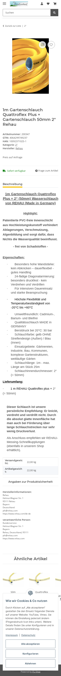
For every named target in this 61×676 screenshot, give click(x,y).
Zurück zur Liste (13, 25)
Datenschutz (28, 635)
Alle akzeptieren (30, 643)
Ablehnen (30, 663)
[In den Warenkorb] (5, 36)
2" (16, 144)
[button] (42, 3)
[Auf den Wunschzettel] (51, 44)
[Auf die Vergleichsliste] (42, 44)
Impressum (12, 635)
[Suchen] (54, 12)
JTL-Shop (36, 671)
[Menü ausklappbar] (4, 2)
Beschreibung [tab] (12, 184)
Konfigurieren (30, 653)
